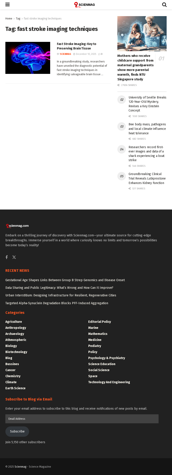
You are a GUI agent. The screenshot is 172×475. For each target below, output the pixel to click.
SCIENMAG (65, 54)
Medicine (94, 340)
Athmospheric (15, 340)
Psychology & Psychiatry (106, 358)
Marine (93, 328)
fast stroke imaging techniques (43, 18)
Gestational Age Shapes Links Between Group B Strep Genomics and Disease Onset (65, 280)
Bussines (12, 364)
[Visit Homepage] (86, 4)
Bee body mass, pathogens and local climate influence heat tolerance (147, 128)
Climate (11, 382)
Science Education (101, 364)
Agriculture (13, 322)
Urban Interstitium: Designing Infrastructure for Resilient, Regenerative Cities (60, 295)
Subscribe (17, 431)
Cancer (10, 370)
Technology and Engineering (109, 382)
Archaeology (14, 334)
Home (8, 18)
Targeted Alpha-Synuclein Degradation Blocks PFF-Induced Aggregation (56, 303)
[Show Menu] (7, 4)
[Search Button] (164, 4)
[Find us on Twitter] (14, 257)
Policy (92, 352)
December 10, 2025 (85, 54)
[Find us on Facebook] (6, 257)
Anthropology (15, 328)
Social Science (99, 370)
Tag (18, 18)
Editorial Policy (99, 322)
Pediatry (94, 346)
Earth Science (15, 388)
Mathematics (98, 334)
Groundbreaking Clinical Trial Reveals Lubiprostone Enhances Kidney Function (147, 178)
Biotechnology (16, 352)
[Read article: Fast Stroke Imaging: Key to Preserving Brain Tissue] (27, 58)
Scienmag (20, 466)
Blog (8, 358)
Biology (11, 346)
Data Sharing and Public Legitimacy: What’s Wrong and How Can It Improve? (59, 288)
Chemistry (12, 376)
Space (92, 376)
